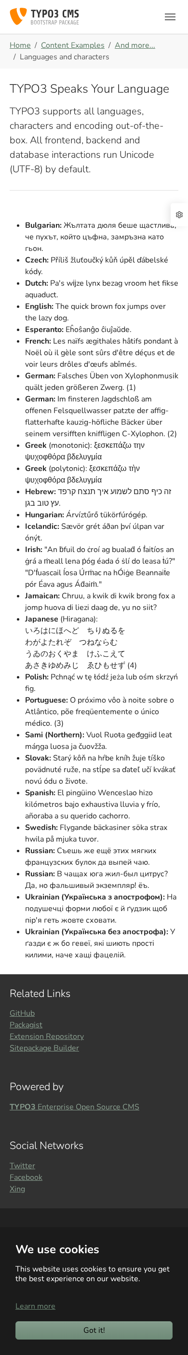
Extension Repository (47, 1036)
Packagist (26, 1025)
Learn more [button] (35, 1306)
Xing (17, 1189)
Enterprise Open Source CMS (74, 1107)
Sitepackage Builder (44, 1048)
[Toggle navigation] (170, 17)
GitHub (22, 1013)
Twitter (22, 1166)
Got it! (94, 1330)
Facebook (26, 1177)
